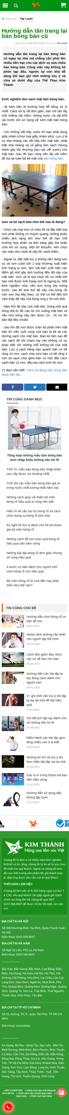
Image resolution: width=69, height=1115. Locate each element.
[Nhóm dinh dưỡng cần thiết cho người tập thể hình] (13, 641)
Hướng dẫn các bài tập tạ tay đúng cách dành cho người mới (45, 678)
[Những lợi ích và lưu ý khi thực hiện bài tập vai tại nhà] (13, 761)
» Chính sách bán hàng (40, 1096)
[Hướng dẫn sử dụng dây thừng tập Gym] (13, 801)
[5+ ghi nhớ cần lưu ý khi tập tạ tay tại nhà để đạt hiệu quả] (13, 699)
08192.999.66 (10, 1107)
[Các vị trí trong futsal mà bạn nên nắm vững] (13, 778)
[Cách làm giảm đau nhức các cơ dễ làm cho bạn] (13, 659)
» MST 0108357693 (13, 1090)
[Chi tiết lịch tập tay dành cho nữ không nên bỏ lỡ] (13, 723)
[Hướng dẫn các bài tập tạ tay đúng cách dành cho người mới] (13, 677)
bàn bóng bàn (53, 158)
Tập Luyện (62, 43)
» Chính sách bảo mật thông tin (40, 1090)
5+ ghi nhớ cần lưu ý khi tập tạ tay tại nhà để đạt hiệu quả (46, 700)
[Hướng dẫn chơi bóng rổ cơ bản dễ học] (13, 621)
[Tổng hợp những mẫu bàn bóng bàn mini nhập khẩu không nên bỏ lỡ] (34, 427)
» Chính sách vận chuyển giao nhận (34, 1093)
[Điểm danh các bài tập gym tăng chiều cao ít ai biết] (13, 742)
